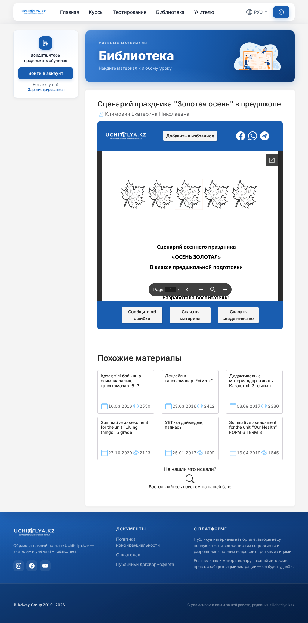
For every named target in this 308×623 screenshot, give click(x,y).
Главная (69, 12)
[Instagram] (18, 565)
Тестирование (129, 12)
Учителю (204, 12)
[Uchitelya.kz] (34, 11)
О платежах (128, 554)
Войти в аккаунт (46, 73)
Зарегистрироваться (46, 89)
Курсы (96, 12)
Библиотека (170, 12)
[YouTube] (45, 565)
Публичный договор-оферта (145, 564)
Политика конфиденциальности (138, 542)
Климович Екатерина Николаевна (147, 114)
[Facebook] (31, 565)
